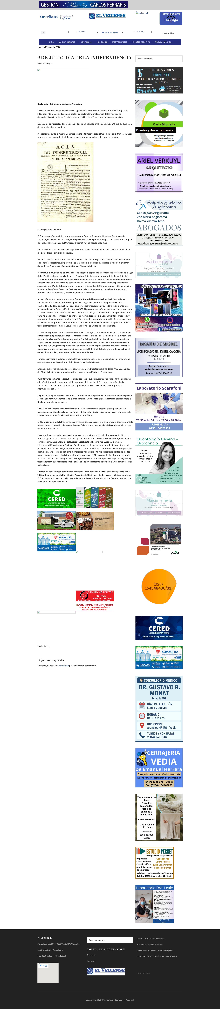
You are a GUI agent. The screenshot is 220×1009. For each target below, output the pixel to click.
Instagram (91, 961)
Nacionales (102, 42)
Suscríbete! (49, 17)
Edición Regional (67, 42)
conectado (64, 666)
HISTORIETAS (139, 32)
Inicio (51, 42)
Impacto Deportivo (141, 42)
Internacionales (119, 42)
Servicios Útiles (168, 33)
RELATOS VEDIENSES (110, 32)
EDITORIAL (81, 32)
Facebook (91, 955)
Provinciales (86, 42)
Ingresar (66, 18)
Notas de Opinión (163, 42)
